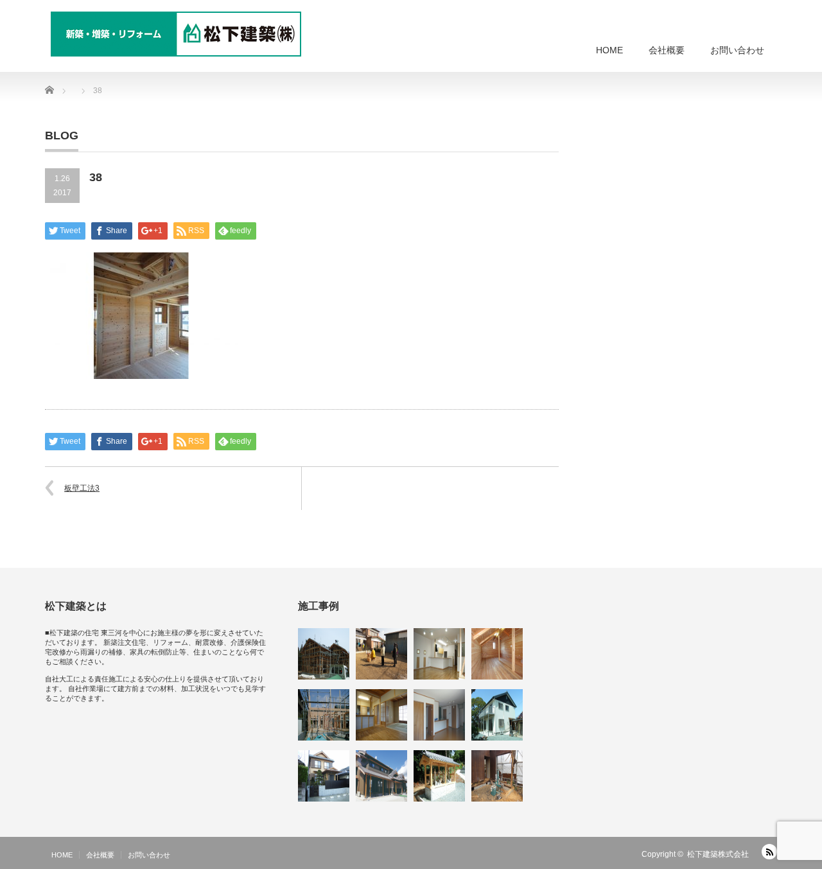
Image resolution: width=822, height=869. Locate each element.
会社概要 (667, 50)
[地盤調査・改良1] (497, 776)
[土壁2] (323, 654)
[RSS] (769, 851)
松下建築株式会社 (718, 854)
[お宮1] (439, 776)
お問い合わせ (737, 50)
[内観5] (439, 654)
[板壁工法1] (323, 715)
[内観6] (439, 715)
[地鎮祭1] (381, 654)
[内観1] (497, 654)
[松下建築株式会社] (176, 34)
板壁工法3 (82, 488)
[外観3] (497, 715)
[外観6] (381, 776)
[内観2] (381, 715)
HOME (609, 50)
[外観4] (323, 776)
